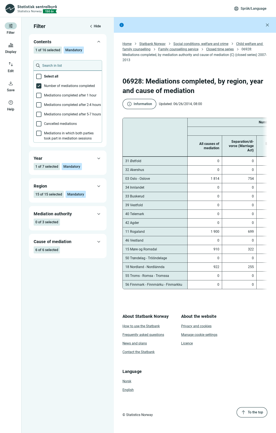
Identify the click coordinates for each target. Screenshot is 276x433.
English (128, 390)
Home (127, 44)
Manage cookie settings (199, 335)
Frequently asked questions (143, 335)
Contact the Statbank (138, 352)
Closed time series (220, 49)
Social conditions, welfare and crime (200, 44)
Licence (187, 343)
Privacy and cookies (196, 326)
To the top (255, 412)
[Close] (267, 25)
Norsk (126, 381)
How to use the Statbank (141, 326)
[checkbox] (67, 76)
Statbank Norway (152, 44)
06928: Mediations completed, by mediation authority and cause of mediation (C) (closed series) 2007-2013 (194, 54)
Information (143, 104)
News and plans (134, 343)
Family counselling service (178, 49)
